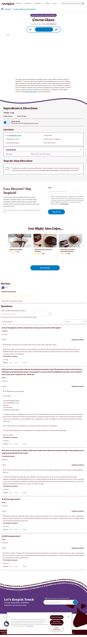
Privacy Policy (64, 204)
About (54, 3)
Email (50, 188)
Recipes (18, 3)
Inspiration (27, 3)
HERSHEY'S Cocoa (15, 135)
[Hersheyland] (2, 9)
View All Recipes (45, 268)
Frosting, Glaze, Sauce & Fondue (43, 15)
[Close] (68, 616)
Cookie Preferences (56, 629)
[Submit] (83, 3)
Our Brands (37, 3)
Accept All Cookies (57, 617)
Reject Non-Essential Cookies (56, 622)
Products (47, 3)
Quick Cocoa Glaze (31, 91)
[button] (6, 122)
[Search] (83, 3)
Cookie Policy (29, 626)
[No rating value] (34, 24)
